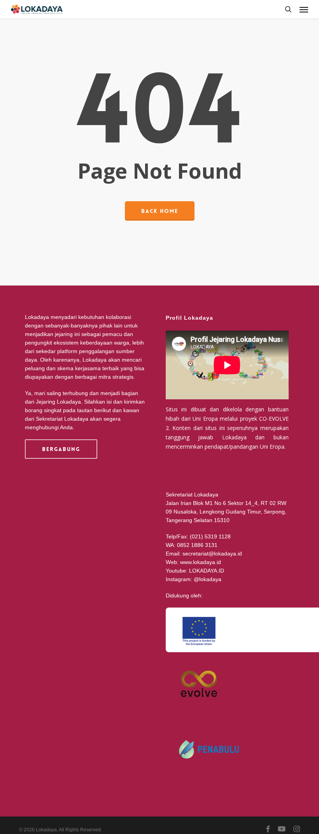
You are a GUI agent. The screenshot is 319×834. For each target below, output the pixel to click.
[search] (288, 9)
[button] (304, 9)
